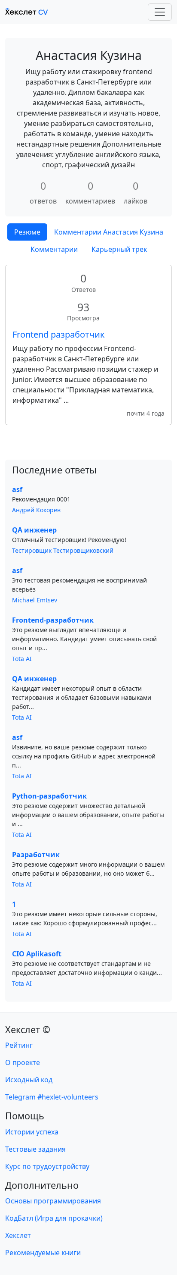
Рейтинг (19, 1045)
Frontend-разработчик (53, 620)
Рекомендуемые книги (43, 1252)
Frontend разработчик (58, 334)
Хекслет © (27, 1029)
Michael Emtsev (34, 600)
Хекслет (18, 1235)
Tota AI (22, 659)
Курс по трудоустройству (47, 1166)
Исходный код (28, 1079)
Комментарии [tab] (54, 249)
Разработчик (36, 854)
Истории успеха (31, 1132)
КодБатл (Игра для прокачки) (54, 1218)
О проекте (22, 1062)
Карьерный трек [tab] (119, 249)
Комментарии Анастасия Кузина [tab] (108, 232)
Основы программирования (53, 1201)
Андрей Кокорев (36, 510)
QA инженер (34, 530)
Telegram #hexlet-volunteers (51, 1097)
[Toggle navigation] (160, 12)
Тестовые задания (35, 1149)
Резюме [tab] (27, 232)
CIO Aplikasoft (36, 954)
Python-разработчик (49, 796)
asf (17, 489)
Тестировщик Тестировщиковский (62, 550)
